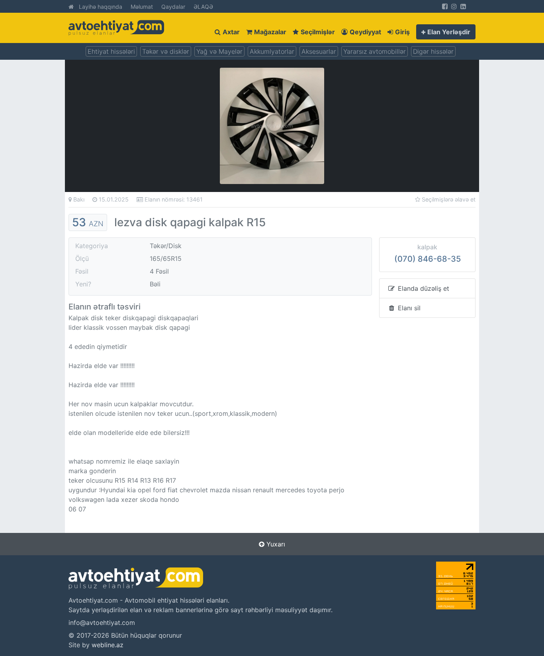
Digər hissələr (433, 51)
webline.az (107, 645)
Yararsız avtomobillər (374, 51)
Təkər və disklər (165, 51)
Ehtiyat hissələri (111, 51)
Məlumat (142, 6)
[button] (446, 31)
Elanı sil (408, 308)
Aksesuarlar (318, 51)
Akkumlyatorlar (272, 51)
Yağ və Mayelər (219, 51)
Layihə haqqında (100, 6)
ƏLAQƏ (203, 6)
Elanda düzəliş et (422, 288)
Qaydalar (173, 6)
